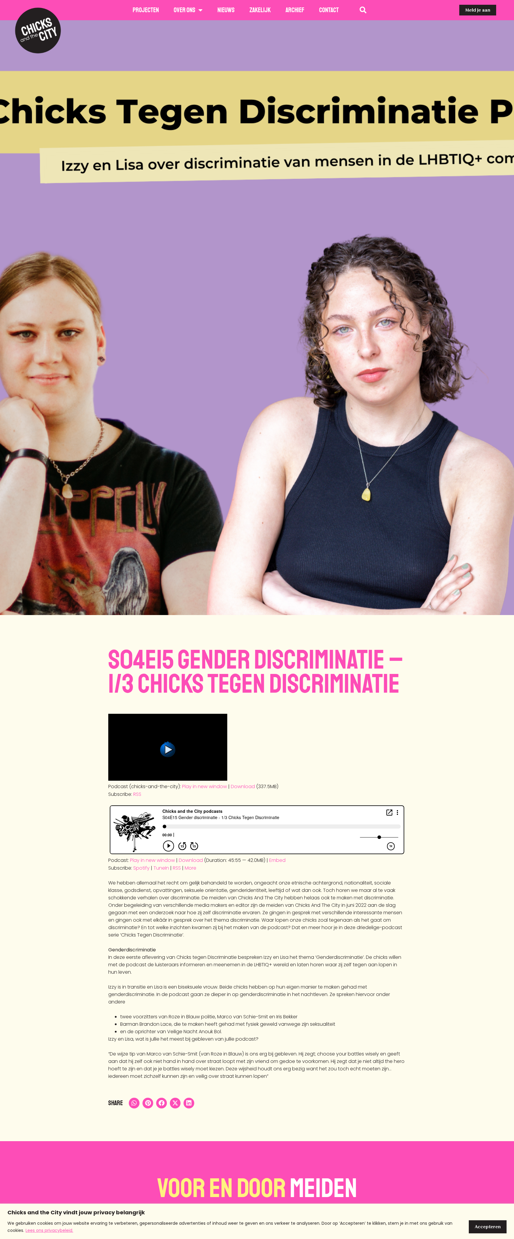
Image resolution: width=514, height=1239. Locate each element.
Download (243, 786)
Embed (277, 860)
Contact (329, 10)
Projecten (146, 10)
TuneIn (161, 868)
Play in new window (204, 786)
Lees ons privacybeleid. (49, 1230)
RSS (137, 794)
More (190, 868)
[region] (257, 1221)
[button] (134, 1103)
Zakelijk (260, 10)
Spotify (141, 868)
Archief (295, 10)
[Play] (167, 779)
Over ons (184, 10)
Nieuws (226, 10)
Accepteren (488, 1226)
